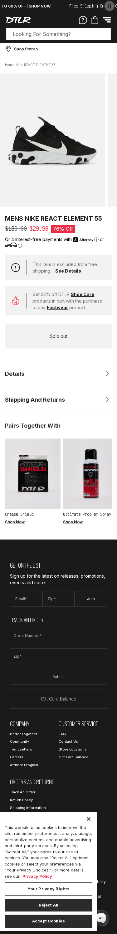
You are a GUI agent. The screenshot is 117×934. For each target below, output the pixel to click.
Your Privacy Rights (48, 888)
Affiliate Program (24, 765)
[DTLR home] (18, 20)
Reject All (48, 904)
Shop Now (15, 522)
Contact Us (68, 741)
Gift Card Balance (58, 698)
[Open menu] (107, 20)
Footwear (57, 307)
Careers (16, 757)
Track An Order (22, 792)
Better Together (23, 734)
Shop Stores (26, 49)
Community (19, 741)
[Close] (88, 819)
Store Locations (73, 749)
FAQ (62, 734)
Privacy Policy (37, 876)
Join (91, 598)
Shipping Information (28, 808)
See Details (68, 271)
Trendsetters (21, 749)
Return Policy (21, 800)
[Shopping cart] (95, 20)
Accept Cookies (48, 920)
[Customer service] (83, 20)
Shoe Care (82, 294)
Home (9, 65)
